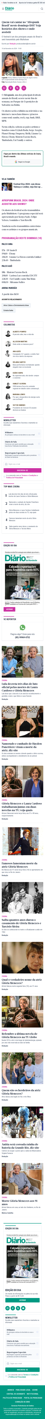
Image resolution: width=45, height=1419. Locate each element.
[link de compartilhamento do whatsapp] (4, 88)
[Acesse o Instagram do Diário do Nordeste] (7, 1308)
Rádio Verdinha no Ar (10, 3)
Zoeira (4, 680)
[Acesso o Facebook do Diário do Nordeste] (13, 1308)
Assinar (9, 609)
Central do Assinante (16, 1394)
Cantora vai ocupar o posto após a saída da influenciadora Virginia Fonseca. (21, 1152)
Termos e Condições (29, 475)
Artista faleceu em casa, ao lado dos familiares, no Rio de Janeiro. (21, 1208)
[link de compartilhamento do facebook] (10, 88)
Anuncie (10, 1390)
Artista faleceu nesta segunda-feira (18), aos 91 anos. (20, 986)
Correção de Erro (22, 1402)
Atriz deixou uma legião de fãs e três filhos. (16, 1097)
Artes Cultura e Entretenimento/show (16, 305)
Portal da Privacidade (33, 1398)
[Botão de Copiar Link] (24, 88)
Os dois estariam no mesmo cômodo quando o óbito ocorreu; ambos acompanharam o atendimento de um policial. (22, 754)
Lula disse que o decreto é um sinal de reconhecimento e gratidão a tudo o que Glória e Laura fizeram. (21, 695)
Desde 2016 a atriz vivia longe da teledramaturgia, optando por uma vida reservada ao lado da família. (22, 1041)
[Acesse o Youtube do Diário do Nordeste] (23, 1308)
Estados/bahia (9, 310)
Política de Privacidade (14, 478)
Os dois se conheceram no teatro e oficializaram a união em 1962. (22, 931)
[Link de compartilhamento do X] (17, 88)
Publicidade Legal (23, 1390)
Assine (35, 1390)
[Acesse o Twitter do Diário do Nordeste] (18, 1308)
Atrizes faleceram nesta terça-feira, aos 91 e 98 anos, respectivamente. (20, 814)
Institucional (32, 1394)
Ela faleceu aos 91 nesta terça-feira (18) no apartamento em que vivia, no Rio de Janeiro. (22, 871)
